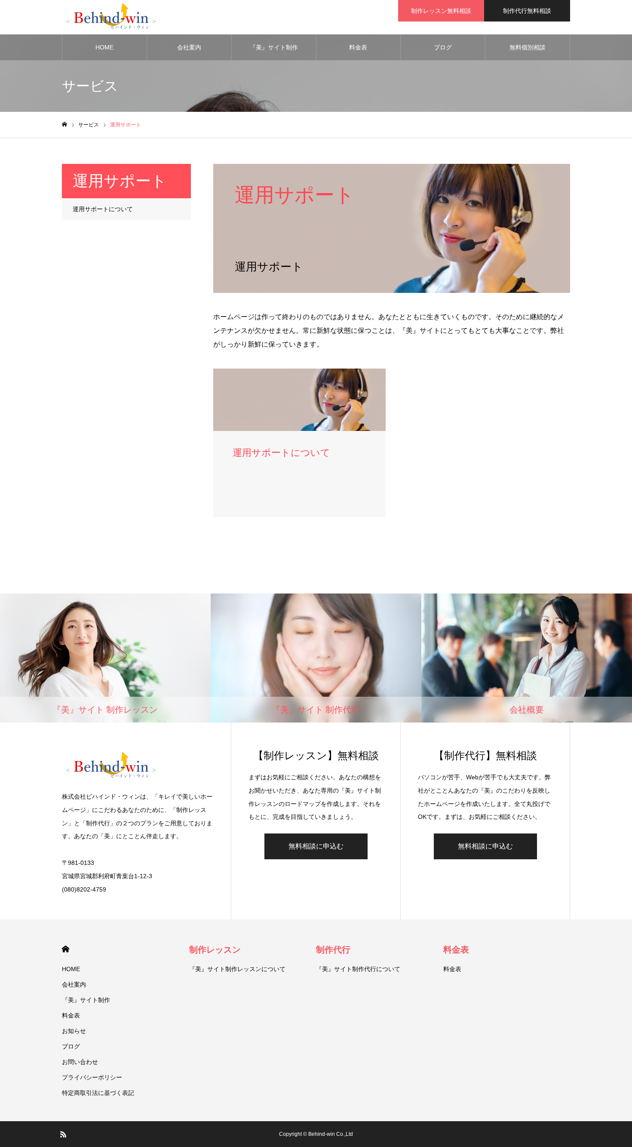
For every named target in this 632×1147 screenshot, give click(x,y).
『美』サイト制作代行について (358, 969)
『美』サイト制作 (274, 47)
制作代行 (333, 949)
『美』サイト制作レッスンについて (237, 969)
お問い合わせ (80, 1061)
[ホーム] (64, 124)
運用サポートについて (103, 209)
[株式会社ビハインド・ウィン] (110, 17)
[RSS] (63, 1134)
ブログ (443, 47)
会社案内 (189, 47)
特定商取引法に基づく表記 (98, 1092)
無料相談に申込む (316, 846)
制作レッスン (215, 949)
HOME (104, 47)
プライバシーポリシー (92, 1077)
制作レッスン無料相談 (441, 10)
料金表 (358, 47)
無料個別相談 (527, 47)
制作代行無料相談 (527, 10)
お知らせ (74, 1030)
